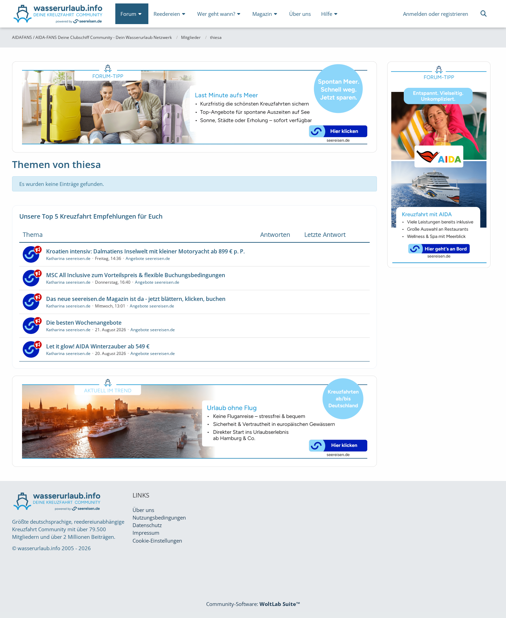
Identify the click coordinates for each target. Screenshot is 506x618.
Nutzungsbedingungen (159, 517)
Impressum (146, 532)
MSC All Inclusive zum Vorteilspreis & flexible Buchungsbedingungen (135, 275)
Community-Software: (253, 603)
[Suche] (483, 13)
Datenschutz (147, 525)
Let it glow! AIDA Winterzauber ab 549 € (97, 346)
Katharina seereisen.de (68, 258)
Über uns (143, 509)
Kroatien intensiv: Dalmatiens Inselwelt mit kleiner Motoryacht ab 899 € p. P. (145, 251)
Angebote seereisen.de (148, 258)
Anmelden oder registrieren (435, 13)
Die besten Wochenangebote (84, 322)
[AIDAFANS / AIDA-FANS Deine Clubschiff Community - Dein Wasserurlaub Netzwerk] (58, 15)
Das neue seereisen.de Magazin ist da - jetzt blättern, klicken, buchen (135, 299)
